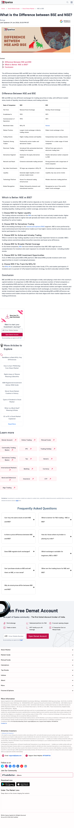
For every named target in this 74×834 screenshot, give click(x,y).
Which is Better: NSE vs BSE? (16, 64)
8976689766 (47, 755)
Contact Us (4, 723)
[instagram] (6, 766)
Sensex (47, 125)
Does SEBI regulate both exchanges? (17, 551)
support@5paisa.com (15, 755)
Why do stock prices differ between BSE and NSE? (18, 587)
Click (17, 500)
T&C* (20, 338)
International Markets (8, 468)
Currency (46, 469)
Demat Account (7, 440)
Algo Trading (7, 488)
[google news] (25, 766)
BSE (20, 246)
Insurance (26, 479)
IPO (26, 449)
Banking (27, 469)
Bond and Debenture (9, 478)
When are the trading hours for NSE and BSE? (55, 570)
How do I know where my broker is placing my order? (53, 537)
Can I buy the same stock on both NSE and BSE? (17, 520)
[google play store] (8, 784)
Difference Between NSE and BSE (18, 62)
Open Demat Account (12, 334)
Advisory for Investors (8, 733)
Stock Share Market (28, 8)
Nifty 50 (8, 266)
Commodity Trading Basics (9, 449)
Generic (46, 459)
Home (3, 8)
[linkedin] (17, 766)
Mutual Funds (46, 440)
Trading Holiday (46, 449)
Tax (26, 459)
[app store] (23, 784)
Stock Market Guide (14, 8)
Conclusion (9, 67)
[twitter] (10, 766)
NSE (29, 215)
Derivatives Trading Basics (9, 459)
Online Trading (26, 440)
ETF (46, 479)
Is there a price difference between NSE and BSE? (18, 537)
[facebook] (14, 766)
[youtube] (21, 766)
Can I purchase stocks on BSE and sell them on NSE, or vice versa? (17, 570)
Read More (12, 424)
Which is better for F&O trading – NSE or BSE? (55, 520)
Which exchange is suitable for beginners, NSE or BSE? (52, 553)
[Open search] (67, 2)
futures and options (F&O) (35, 226)
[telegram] (2, 766)
